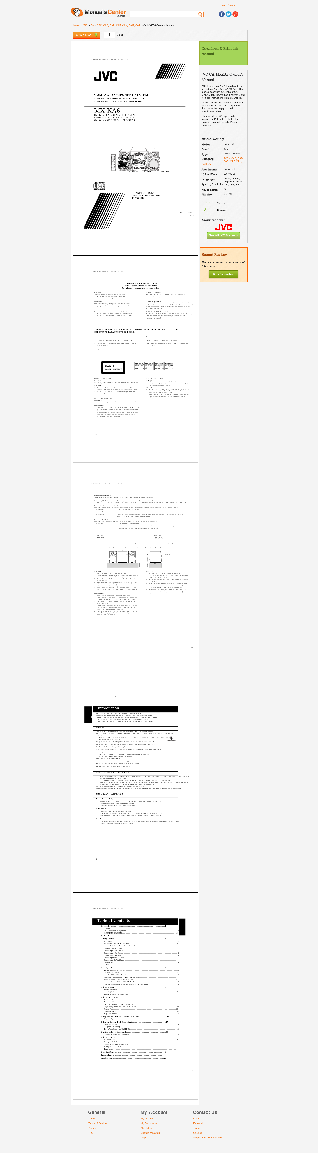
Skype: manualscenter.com (207, 1137)
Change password (150, 1133)
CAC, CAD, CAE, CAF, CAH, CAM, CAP (118, 25)
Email (196, 1118)
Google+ (197, 1133)
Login (222, 5)
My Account (147, 1118)
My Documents (149, 1123)
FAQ (90, 1133)
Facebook (198, 1123)
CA (92, 25)
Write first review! (223, 274)
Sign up (232, 5)
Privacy (92, 1128)
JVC (85, 25)
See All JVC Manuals (223, 235)
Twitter (196, 1128)
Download (84, 35)
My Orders (146, 1128)
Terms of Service (97, 1123)
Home (76, 25)
